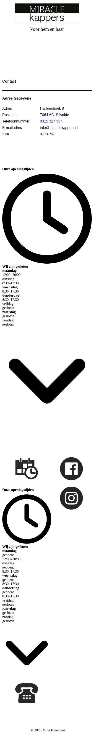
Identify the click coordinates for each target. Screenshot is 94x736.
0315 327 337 (51, 121)
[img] (47, 13)
